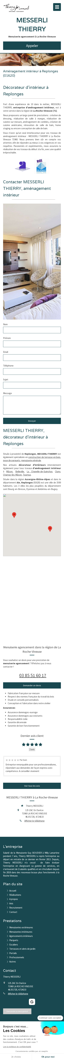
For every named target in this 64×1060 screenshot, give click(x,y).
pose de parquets (11, 460)
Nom (5, 324)
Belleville (19, 471)
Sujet (5, 379)
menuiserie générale (31, 460)
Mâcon (9, 471)
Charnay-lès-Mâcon (12, 474)
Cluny (57, 471)
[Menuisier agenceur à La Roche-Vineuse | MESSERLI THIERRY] (16, 7)
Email (5, 351)
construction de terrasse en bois (44, 457)
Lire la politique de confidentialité (17, 1047)
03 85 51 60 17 (32, 675)
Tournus (27, 474)
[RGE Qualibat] (41, 166)
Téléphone (8, 365)
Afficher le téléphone (34, 820)
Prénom (7, 338)
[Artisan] (22, 166)
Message (7, 393)
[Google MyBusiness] (32, 1002)
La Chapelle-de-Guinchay (39, 471)
